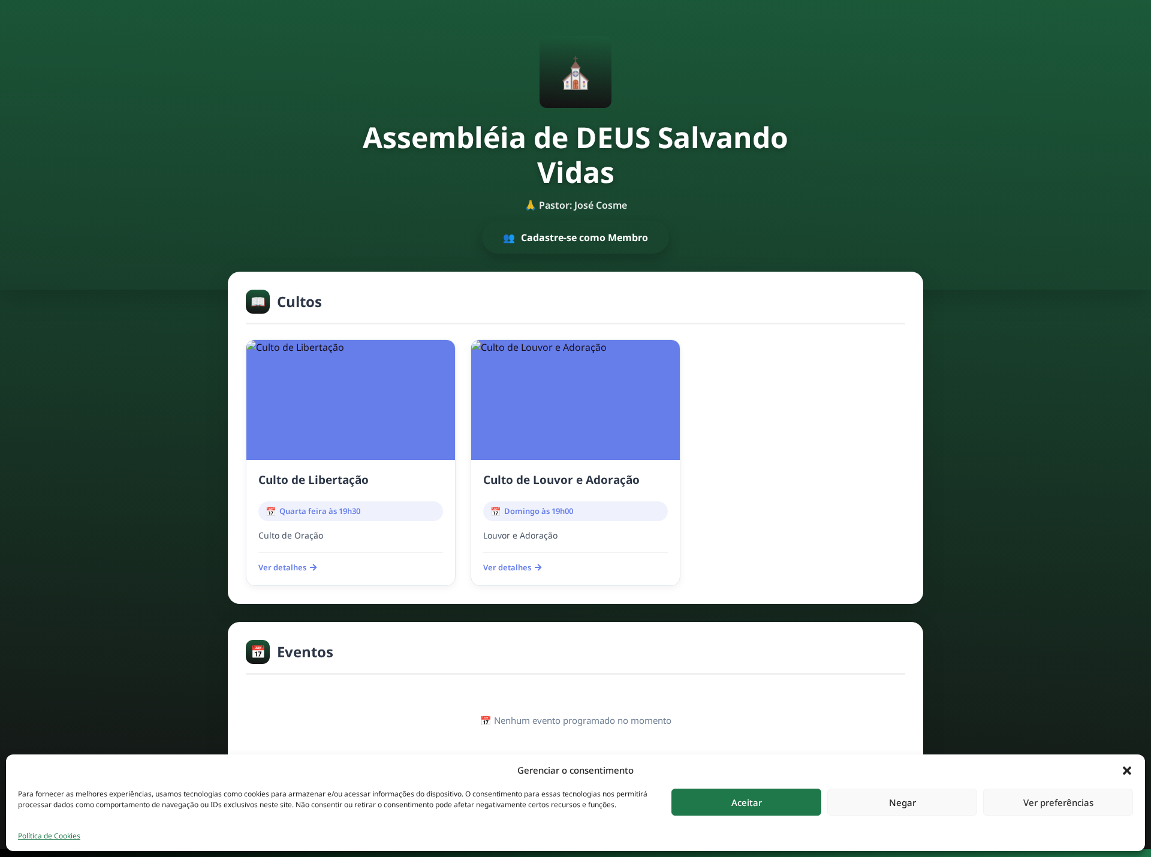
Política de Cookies (49, 836)
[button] (1127, 770)
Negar (902, 802)
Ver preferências (1058, 802)
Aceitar (746, 802)
